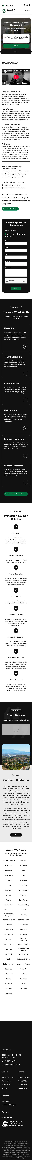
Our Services (16, 307)
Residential (5, 1101)
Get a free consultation (10, 209)
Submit (16, 46)
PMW (24, 1145)
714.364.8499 (9, 5)
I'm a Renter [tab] (22, 234)
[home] (9, 10)
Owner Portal (6, 1085)
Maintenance (22, 1088)
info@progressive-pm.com (11, 1064)
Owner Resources (8, 1077)
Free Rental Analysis (9, 1105)
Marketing (15, 51)
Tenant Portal (22, 1085)
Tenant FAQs (22, 1081)
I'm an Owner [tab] (11, 234)
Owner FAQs (6, 1081)
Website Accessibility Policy (16, 1158)
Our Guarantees (16, 511)
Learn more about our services (14, 494)
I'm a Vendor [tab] (10, 236)
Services (5, 1088)
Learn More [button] (15, 835)
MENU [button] (28, 11)
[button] (24, 5)
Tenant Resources (24, 1077)
